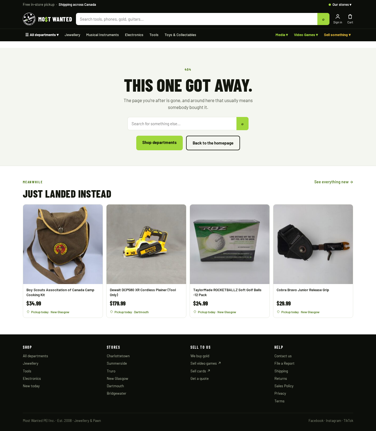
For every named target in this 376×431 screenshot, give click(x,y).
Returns (280, 378)
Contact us (283, 355)
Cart (350, 22)
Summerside (117, 363)
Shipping (281, 371)
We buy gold (199, 355)
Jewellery (72, 34)
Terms (279, 401)
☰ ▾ (42, 34)
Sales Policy (283, 385)
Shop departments (159, 142)
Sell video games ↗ (205, 363)
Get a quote (199, 378)
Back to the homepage (213, 142)
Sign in (337, 22)
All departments (35, 355)
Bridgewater (116, 393)
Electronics (134, 34)
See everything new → (333, 181)
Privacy (280, 393)
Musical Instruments (102, 34)
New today (31, 385)
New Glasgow (117, 378)
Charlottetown (118, 355)
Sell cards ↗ (200, 371)
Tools (154, 34)
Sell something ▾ (337, 34)
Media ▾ (282, 34)
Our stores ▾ (342, 4)
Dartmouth (115, 385)
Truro (111, 371)
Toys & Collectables (180, 34)
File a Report (284, 363)
